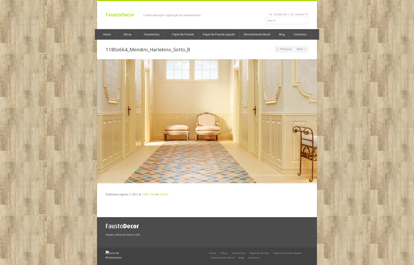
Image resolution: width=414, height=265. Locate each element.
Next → (301, 49)
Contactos (300, 34)
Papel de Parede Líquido (219, 34)
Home (106, 34)
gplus (305, 7)
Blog (282, 34)
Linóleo (163, 194)
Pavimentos (151, 34)
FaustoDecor (120, 14)
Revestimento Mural (257, 34)
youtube (289, 7)
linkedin (283, 7)
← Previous (284, 49)
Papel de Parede (182, 34)
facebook (278, 7)
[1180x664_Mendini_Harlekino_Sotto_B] (207, 121)
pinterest (295, 7)
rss (301, 7)
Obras (127, 34)
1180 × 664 (148, 194)
